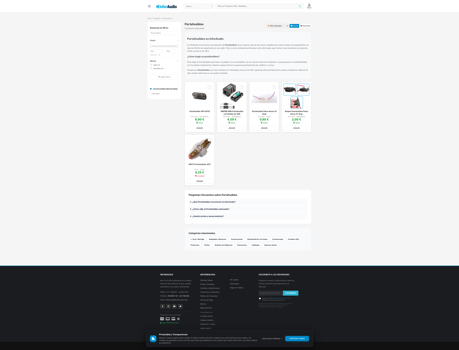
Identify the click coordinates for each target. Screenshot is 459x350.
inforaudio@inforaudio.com (177, 300)
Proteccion (194, 245)
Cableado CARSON (206, 320)
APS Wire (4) (158, 68)
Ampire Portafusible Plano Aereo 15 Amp (296, 112)
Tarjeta (295, 26)
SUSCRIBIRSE (290, 293)
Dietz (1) (156, 65)
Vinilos (207, 245)
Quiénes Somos (206, 280)
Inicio (149, 18)
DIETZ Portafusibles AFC (200, 164)
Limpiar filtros (164, 77)
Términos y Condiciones (209, 292)
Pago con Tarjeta (236, 287)
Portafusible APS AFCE (199, 111)
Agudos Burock (205, 328)
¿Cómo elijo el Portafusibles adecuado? (210, 209)
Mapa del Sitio (206, 308)
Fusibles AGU (293, 239)
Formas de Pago (206, 300)
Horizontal (306, 26)
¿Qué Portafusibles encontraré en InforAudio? (214, 202)
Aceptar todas (297, 338)
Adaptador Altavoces (217, 239)
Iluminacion (242, 245)
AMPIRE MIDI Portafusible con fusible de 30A (232, 112)
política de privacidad (281, 298)
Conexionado (277, 239)
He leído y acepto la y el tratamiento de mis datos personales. (276, 299)
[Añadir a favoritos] (209, 87)
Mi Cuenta (234, 280)
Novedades (234, 284)
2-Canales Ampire (206, 316)
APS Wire (194, 116)
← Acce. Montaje (197, 239)
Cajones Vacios (270, 245)
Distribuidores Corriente (257, 239)
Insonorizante (237, 239)
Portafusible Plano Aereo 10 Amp (264, 112)
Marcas (203, 304)
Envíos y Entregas (207, 284)
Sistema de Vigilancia (223, 245)
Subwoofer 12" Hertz (207, 324)
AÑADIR (199, 128)
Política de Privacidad (208, 296)
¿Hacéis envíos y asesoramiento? (208, 216)
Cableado (255, 245)
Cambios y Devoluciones (210, 288)
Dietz (196, 169)
